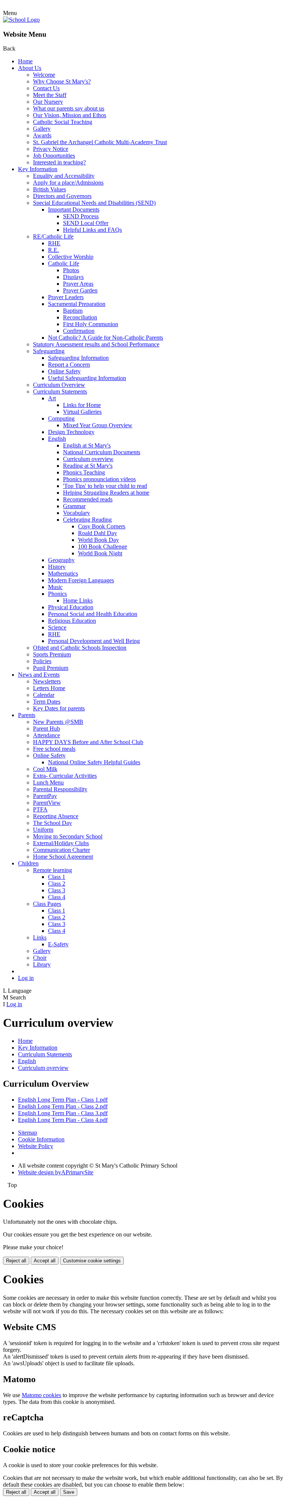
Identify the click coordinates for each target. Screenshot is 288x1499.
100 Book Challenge (102, 546)
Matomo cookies (41, 1395)
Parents (26, 715)
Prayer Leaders (66, 297)
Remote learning (52, 870)
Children (28, 863)
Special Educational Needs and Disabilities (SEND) (94, 203)
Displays (73, 277)
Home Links (78, 600)
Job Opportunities (54, 155)
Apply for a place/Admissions (68, 182)
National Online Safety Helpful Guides (94, 762)
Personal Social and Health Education (92, 614)
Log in (26, 978)
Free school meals (54, 749)
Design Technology (71, 432)
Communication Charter (61, 850)
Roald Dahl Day (97, 533)
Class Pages (47, 904)
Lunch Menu (48, 782)
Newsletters (47, 681)
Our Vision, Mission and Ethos (69, 115)
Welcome (44, 75)
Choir (39, 958)
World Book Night (100, 553)
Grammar (74, 506)
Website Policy (35, 1146)
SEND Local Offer (85, 223)
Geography (61, 560)
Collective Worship (70, 257)
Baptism (72, 310)
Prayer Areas (78, 283)
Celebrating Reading (87, 519)
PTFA (40, 809)
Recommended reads (87, 499)
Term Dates (46, 701)
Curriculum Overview (59, 385)
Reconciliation (80, 317)
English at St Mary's (87, 445)
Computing (61, 418)
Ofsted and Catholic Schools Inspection (79, 647)
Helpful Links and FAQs (92, 230)
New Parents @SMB (58, 722)
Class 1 (56, 877)
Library (42, 964)
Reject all (16, 1260)
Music (55, 587)
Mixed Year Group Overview (97, 425)
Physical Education (70, 607)
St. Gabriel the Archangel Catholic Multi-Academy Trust (100, 142)
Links (39, 937)
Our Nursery (48, 101)
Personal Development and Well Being (94, 641)
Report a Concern (69, 364)
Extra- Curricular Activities (65, 776)
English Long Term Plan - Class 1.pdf (63, 1099)
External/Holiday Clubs (61, 843)
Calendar (43, 695)
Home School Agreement (63, 856)
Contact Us (46, 88)
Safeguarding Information (78, 358)
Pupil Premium (50, 668)
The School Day (52, 823)
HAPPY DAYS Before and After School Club (88, 742)
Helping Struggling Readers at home (106, 492)
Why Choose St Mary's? (62, 81)
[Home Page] (21, 19)
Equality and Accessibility (63, 176)
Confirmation (78, 331)
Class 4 (56, 897)
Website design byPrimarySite (55, 1172)
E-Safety (58, 944)
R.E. (53, 250)
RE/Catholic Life (53, 236)
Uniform (43, 829)
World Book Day (98, 540)
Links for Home (82, 405)
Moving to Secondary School (67, 836)
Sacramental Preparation (76, 304)
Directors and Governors (62, 196)
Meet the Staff (49, 95)
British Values (49, 189)
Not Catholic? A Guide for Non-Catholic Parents (105, 337)
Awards (42, 135)
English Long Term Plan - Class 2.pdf (63, 1106)
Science (57, 627)
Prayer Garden (80, 290)
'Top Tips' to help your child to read (105, 486)
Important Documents (73, 209)
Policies (42, 661)
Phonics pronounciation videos (99, 479)
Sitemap (27, 1132)
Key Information (37, 169)
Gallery (42, 128)
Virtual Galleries (82, 412)
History (57, 567)
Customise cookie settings (92, 1260)
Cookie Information (41, 1139)
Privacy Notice (50, 149)
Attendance (46, 735)
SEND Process (81, 216)
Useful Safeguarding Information (87, 378)
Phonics (57, 594)
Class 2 (56, 883)
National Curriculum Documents (101, 452)
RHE (54, 243)
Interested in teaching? (59, 162)
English (57, 439)
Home (25, 61)
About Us (29, 68)
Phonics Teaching (84, 472)
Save (68, 1492)
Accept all (45, 1260)
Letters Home (49, 688)
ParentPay (45, 796)
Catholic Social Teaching (62, 122)
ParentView (47, 802)
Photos (71, 270)
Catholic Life (63, 263)
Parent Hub (46, 728)
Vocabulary (76, 513)
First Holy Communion (90, 324)
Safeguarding (48, 351)
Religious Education (72, 620)
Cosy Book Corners (101, 526)
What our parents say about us (68, 108)
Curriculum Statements (60, 391)
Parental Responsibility (60, 789)
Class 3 (56, 890)
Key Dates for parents (59, 708)
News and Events (39, 674)
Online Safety (64, 371)
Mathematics (63, 573)
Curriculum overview (88, 459)
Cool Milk (45, 769)
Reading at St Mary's (87, 465)
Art (52, 398)
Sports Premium (52, 654)
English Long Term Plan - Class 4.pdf (63, 1120)
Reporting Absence (55, 816)
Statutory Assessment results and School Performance (96, 344)
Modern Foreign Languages (81, 580)
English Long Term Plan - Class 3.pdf (63, 1113)
